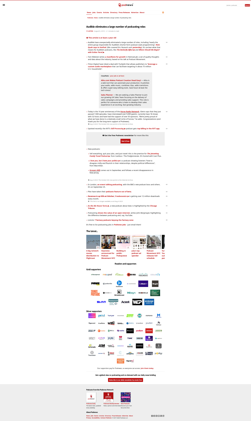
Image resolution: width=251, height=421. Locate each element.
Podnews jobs (120, 224)
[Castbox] (101, 334)
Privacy (88, 418)
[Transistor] (92, 356)
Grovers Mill (95, 170)
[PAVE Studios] (95, 287)
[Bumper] (111, 319)
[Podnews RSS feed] (163, 12)
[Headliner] (120, 349)
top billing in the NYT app (148, 128)
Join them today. (147, 368)
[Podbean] (119, 278)
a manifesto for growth (115, 57)
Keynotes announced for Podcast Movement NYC (108, 254)
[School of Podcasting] (130, 356)
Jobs (94, 12)
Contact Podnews (106, 418)
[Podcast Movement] (92, 334)
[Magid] (155, 287)
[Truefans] (101, 326)
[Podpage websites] (149, 306)
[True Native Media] (139, 319)
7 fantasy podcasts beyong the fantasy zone (114, 220)
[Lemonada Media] (92, 349)
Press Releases (124, 12)
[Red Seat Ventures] (111, 334)
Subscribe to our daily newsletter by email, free (125, 380)
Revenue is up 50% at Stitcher (101, 196)
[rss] (163, 416)
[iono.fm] (120, 326)
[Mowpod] (107, 278)
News (89, 12)
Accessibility (96, 418)
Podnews (90, 18)
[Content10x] (101, 356)
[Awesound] (113, 306)
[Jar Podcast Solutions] (101, 306)
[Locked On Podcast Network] (158, 334)
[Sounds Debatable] (130, 319)
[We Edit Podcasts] (137, 306)
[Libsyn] (131, 297)
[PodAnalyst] (158, 326)
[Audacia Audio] (92, 319)
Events (99, 12)
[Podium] (139, 334)
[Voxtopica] (111, 326)
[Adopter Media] (120, 364)
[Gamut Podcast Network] (101, 319)
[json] (161, 416)
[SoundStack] (139, 326)
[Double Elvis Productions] (139, 349)
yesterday (137, 47)
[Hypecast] (92, 326)
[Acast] (125, 306)
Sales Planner (107, 95)
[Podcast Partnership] (111, 356)
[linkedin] (157, 416)
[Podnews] (120, 5)
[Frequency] (130, 334)
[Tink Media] (130, 341)
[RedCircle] (143, 297)
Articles (106, 12)
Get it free (125, 141)
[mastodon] (152, 416)
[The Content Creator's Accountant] (155, 297)
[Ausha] (120, 334)
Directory (113, 12)
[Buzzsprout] (95, 278)
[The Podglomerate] (143, 278)
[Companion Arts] (149, 334)
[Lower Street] (149, 356)
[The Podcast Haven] (139, 341)
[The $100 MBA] (131, 278)
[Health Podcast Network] (149, 341)
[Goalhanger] (120, 319)
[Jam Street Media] (101, 349)
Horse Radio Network (129, 111)
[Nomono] (149, 319)
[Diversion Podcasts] (158, 349)
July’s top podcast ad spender (136, 253)
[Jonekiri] (149, 326)
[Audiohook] (131, 287)
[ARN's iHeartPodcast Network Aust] (120, 341)
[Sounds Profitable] (95, 297)
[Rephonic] (158, 341)
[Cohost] (143, 287)
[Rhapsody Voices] (149, 349)
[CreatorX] (111, 349)
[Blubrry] (130, 326)
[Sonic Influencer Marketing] (130, 349)
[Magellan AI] (158, 319)
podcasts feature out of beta (118, 191)
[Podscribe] (107, 287)
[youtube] (159, 416)
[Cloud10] (155, 278)
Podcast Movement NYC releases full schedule (153, 254)
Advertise (134, 12)
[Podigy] (158, 356)
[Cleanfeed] (120, 356)
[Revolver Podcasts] (139, 356)
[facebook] (154, 416)
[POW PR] (111, 341)
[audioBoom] (119, 287)
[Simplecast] (119, 297)
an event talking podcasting (109, 184)
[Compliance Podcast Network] (92, 341)
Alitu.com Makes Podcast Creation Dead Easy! (121, 80)
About (142, 12)
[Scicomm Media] (107, 297)
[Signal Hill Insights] (130, 364)
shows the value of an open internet (114, 213)
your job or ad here (117, 76)
